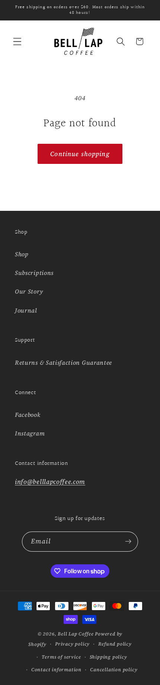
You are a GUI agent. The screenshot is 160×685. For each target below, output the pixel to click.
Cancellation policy (113, 669)
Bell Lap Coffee (75, 634)
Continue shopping (80, 153)
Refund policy (114, 644)
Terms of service (61, 657)
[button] (17, 41)
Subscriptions (34, 273)
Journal (26, 310)
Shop (22, 254)
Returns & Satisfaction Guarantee (63, 362)
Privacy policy (72, 644)
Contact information (56, 669)
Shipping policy (108, 657)
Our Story (29, 291)
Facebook (28, 414)
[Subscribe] (128, 542)
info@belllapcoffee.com (50, 481)
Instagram (30, 433)
